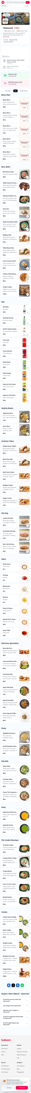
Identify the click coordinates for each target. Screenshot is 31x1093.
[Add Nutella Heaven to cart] (27, 904)
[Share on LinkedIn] (17, 985)
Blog (2, 1054)
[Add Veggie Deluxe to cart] (27, 976)
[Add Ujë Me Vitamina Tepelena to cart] (27, 334)
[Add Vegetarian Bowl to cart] (27, 420)
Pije (15, 91)
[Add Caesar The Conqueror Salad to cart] (27, 799)
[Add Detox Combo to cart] (27, 937)
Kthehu (7, 15)
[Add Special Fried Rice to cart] (27, 708)
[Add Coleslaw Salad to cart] (27, 786)
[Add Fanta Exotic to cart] (27, 367)
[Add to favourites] (27, 15)
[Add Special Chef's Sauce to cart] (27, 625)
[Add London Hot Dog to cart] (27, 525)
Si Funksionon (21, 1066)
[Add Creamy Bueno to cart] (27, 878)
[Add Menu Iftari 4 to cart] (27, 133)
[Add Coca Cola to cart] (27, 345)
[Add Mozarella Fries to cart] (27, 656)
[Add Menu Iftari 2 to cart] (27, 120)
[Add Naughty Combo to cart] (27, 492)
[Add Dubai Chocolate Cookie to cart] (27, 229)
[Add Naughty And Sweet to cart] (27, 963)
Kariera (3, 1051)
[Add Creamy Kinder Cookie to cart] (27, 865)
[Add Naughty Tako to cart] (27, 242)
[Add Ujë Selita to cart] (27, 312)
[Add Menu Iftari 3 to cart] (27, 159)
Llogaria (19, 1048)
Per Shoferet (4, 1072)
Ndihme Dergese (21, 1054)
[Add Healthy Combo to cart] (27, 950)
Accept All (22, 1088)
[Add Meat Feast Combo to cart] (27, 479)
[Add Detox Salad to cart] (27, 773)
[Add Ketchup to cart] (27, 580)
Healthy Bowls (24, 91)
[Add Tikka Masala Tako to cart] (27, 255)
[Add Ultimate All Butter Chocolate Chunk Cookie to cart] (27, 203)
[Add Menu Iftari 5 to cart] (27, 146)
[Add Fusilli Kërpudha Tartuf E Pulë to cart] (27, 753)
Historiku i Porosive (22, 1051)
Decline (9, 1088)
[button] (15, 104)
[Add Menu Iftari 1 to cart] (27, 107)
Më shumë (6, 37)
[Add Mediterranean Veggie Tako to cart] (27, 453)
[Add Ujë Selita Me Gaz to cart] (27, 323)
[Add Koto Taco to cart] (27, 216)
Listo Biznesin (5, 1066)
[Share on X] (13, 985)
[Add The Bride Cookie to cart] (27, 852)
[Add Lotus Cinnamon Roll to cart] (27, 268)
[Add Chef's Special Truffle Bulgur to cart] (27, 721)
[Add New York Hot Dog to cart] (27, 551)
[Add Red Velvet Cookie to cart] (27, 177)
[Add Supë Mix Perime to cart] (27, 832)
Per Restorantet (5, 1069)
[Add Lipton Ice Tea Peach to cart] (27, 400)
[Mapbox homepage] (6, 56)
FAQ (18, 1058)
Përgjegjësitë (20, 1072)
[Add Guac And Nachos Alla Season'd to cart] (27, 668)
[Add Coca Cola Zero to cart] (27, 356)
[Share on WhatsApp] (22, 985)
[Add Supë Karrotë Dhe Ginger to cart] (27, 819)
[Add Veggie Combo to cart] (27, 505)
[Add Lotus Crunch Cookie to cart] (27, 891)
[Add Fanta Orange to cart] (27, 378)
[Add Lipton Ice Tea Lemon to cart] (27, 389)
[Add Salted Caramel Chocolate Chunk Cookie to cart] (27, 190)
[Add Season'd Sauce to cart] (27, 614)
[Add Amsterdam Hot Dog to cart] (27, 538)
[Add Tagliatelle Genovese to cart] (27, 741)
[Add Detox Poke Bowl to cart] (27, 695)
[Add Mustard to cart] (27, 602)
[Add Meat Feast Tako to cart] (27, 466)
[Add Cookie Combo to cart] (27, 294)
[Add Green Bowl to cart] (27, 433)
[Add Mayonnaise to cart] (27, 591)
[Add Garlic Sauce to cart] (27, 569)
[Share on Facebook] (9, 985)
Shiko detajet (11, 76)
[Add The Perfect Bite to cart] (27, 682)
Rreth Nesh (4, 1048)
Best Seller (8, 91)
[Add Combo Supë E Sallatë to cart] (27, 924)
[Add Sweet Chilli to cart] (27, 636)
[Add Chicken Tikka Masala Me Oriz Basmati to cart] (27, 281)
